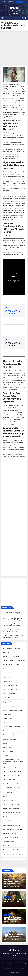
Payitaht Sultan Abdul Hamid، (11, 808)
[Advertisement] (14, 46)
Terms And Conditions (14, 972)
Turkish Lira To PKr (8, 841)
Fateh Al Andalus (7, 714)
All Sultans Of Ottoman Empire (11, 648)
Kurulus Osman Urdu (9, 779)
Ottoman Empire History (9, 800)
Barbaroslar (6, 652)
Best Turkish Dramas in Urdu (11, 656)
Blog (4, 673)
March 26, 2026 (9, 921)
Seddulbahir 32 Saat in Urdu (11, 821)
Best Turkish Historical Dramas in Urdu (14, 660)
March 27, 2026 (9, 904)
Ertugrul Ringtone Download (11, 706)
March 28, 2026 (9, 886)
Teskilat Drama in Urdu (9, 833)
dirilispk (14, 7)
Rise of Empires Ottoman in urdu (12, 812)
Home (5, 968)
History (5, 743)
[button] (22, 18)
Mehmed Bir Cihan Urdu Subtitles (12, 788)
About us (18, 968)
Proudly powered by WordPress (9, 963)
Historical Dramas (8, 730)
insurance (5, 755)
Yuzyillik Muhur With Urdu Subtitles (13, 854)
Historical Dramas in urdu (10, 735)
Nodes (5, 796)
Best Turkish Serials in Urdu (11, 664)
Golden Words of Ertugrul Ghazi (12, 726)
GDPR (22, 968)
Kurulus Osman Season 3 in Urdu (12, 771)
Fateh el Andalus (7, 718)
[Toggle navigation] (13, 18)
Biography (6, 669)
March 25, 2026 (9, 939)
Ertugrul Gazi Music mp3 (10, 685)
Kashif (18, 886)
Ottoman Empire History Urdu (11, 804)
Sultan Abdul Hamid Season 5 (11, 825)
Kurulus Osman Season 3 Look (11, 775)
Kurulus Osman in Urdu (9, 767)
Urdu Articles (6, 845)
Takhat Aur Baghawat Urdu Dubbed (13, 829)
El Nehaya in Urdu (8, 681)
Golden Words (7, 722)
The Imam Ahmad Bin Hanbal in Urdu (13, 837)
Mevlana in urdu (7, 792)
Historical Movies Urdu (9, 739)
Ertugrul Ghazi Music (9, 693)
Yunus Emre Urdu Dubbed (10, 850)
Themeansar (14, 965)
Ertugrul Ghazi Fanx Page (10, 689)
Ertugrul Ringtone (8, 702)
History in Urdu (7, 747)
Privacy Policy (11, 968)
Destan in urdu (7, 677)
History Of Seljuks (8, 751)
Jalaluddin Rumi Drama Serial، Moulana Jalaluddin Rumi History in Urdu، (13, 761)
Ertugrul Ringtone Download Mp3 (12, 710)
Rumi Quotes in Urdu (9, 817)
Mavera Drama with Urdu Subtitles (12, 783)
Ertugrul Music (7, 697)
